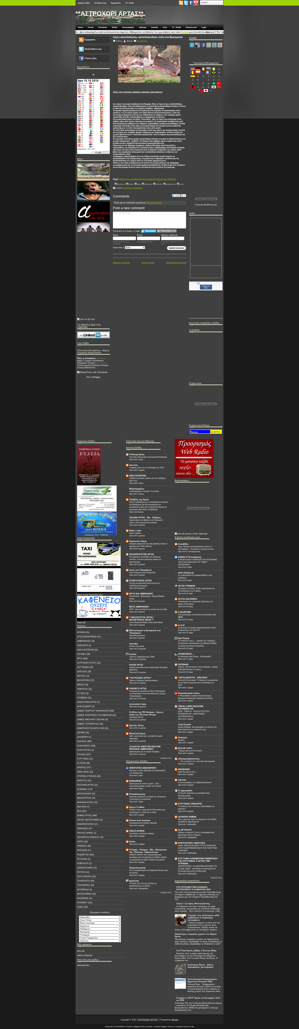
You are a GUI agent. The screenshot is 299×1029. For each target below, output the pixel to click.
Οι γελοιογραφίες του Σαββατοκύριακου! (195, 782)
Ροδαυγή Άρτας (137, 454)
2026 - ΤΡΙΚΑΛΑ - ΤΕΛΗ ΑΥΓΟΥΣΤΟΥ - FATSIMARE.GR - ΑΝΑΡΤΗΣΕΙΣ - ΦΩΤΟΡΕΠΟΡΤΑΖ (194, 713)
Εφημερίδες (116, 3)
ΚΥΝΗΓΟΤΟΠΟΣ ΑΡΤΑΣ (140, 580)
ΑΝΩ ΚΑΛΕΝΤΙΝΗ (85, 650)
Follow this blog (206, 287)
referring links (83, 965)
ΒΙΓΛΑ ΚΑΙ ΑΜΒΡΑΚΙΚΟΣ (141, 594)
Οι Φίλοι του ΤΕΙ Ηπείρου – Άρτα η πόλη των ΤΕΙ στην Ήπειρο (146, 713)
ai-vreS (181, 625)
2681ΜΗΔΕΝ (184, 769)
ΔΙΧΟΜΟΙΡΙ (82, 737)
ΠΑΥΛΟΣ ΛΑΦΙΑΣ (85, 833)
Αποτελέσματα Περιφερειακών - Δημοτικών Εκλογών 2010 (202, 980)
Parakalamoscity (137, 794)
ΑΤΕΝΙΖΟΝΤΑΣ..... (186, 654)
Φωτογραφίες (128, 27)
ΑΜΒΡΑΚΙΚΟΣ (83, 641)
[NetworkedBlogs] (205, 283)
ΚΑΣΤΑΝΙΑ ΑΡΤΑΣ (85, 785)
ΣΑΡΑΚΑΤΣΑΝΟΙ (85, 868)
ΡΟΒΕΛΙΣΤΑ (83, 863)
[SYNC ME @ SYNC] (86, 319)
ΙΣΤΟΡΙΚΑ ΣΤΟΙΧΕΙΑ (87, 776)
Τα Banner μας (100, 3)
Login (203, 27)
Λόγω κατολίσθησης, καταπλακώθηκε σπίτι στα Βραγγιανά (148, 37)
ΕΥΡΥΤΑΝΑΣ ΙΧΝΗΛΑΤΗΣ (190, 804)
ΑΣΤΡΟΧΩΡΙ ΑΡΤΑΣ (86, 663)
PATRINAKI (183, 664)
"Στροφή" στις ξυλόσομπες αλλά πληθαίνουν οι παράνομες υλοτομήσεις (203, 917)
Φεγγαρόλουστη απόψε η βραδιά (143, 823)
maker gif (81, 622)
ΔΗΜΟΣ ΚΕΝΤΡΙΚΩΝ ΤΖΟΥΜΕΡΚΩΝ (94, 715)
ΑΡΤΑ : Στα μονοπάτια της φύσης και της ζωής (148, 609)
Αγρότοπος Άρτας (138, 541)
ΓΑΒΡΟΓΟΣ (82, 689)
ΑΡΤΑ (79, 658)
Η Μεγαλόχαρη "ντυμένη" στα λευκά (144, 491)
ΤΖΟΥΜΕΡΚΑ (83, 885)
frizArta (132, 654)
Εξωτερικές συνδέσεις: (100, 912)
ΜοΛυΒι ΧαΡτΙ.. (185, 748)
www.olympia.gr (186, 572)
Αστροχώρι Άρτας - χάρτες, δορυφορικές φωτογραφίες (200, 966)
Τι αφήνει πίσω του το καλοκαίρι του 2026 (146, 468)
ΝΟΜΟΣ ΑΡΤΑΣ (84, 815)
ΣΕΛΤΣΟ (81, 872)
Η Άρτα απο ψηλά (136, 646)
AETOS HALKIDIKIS (187, 599)
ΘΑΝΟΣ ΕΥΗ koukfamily (189, 557)
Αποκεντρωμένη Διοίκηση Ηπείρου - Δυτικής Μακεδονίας (93, 366)
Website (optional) (169, 235)
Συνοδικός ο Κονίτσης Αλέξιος (141, 833)
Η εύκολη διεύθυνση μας (206, 205)
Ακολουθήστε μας (93, 49)
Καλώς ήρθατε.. (135, 533)
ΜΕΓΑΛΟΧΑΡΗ (84, 793)
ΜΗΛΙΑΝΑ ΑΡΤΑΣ (85, 802)
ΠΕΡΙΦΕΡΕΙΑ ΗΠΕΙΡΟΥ (88, 837)
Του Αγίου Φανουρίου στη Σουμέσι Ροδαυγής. (148, 457)
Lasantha (148, 1026)
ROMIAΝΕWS (135, 781)
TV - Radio (129, 3)
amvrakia (133, 644)
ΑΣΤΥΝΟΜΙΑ (83, 667)
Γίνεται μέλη (90, 58)
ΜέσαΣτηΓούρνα (137, 733)
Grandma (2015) (136, 717)
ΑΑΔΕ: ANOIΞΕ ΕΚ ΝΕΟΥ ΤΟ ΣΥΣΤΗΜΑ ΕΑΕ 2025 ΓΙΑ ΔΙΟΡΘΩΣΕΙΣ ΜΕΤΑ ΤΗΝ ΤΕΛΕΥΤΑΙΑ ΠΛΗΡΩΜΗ (197, 848)
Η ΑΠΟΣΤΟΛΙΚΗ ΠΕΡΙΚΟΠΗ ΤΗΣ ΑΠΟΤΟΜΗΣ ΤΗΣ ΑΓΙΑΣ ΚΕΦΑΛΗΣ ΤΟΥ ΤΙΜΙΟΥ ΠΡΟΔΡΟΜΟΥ (197, 562)
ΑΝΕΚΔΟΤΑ (82, 645)
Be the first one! (154, 203)
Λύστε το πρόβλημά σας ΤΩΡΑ (142, 657)
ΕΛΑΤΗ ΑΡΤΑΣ (84, 750)
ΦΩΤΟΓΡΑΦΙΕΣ (84, 894)
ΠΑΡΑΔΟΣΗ (82, 828)
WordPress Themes (124, 1026)
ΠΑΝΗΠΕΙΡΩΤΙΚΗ (85, 824)
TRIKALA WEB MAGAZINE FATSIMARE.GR (190, 707)
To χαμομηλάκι (185, 790)
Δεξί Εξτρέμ (183, 638)
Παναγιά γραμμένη (137, 635)
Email (139, 235)
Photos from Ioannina (139, 820)
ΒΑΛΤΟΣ (81, 676)
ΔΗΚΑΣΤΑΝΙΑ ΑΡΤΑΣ (87, 702)
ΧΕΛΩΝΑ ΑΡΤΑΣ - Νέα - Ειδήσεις (145, 517)
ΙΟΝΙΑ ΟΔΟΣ (83, 772)
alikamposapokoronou (189, 759)
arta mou (133, 465)
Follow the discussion (183, 195)
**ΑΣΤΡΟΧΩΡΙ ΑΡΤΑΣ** (109, 13)
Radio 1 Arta (135, 530)
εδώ (101, 595)
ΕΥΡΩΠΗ (81, 763)
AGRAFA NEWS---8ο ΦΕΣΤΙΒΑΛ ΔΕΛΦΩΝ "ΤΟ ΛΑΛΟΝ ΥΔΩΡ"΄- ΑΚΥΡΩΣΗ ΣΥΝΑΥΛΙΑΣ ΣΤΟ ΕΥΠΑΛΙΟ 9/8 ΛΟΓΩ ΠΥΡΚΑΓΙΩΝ (197, 868)
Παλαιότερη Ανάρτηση (176, 262)
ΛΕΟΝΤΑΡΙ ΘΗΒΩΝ (187, 817)
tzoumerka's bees (137, 704)
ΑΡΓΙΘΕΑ (81, 654)
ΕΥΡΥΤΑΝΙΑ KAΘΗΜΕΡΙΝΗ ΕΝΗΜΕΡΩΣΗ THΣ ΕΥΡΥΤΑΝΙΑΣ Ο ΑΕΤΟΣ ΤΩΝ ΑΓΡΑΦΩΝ (197, 861)
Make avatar (82, 595)
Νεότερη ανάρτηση (121, 262)
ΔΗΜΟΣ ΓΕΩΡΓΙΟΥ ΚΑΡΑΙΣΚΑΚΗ (93, 711)
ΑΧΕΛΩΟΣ (82, 671)
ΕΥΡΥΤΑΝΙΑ (83, 759)
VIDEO (80, 907)
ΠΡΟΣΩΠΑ (82, 850)
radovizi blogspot (84, 955)
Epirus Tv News (136, 807)
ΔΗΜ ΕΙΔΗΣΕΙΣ (84, 706)
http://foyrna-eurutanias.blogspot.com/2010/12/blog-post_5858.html (147, 179)
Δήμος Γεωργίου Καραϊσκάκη (90, 360)
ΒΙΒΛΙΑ (80, 684)
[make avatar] (99, 592)
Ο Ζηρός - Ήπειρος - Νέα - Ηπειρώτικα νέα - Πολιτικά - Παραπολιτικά (148, 851)
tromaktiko (183, 544)
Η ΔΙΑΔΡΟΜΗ (184, 612)
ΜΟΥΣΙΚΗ (81, 807)
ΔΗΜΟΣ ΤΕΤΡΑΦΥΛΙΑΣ (88, 724)
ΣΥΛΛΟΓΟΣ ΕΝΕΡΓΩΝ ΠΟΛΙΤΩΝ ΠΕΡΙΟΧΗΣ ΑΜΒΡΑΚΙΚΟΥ (144, 747)
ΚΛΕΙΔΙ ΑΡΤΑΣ (136, 665)
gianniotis (134, 881)
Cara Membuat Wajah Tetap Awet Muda (146, 622)
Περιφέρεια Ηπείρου (86, 363)
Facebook (102, 27)
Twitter (115, 27)
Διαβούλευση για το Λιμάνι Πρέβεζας (144, 752)
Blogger (96, 377)
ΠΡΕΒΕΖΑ (82, 846)
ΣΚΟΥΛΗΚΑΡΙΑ (84, 876)
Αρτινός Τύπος (136, 725)
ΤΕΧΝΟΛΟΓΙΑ (83, 881)
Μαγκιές (181, 740)
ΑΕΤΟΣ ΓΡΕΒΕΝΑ (186, 586)
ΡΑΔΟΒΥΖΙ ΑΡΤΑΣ (138, 688)
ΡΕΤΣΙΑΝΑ (82, 859)
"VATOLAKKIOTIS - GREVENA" (193, 677)
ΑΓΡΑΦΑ (81, 632)
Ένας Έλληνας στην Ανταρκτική (142, 572)
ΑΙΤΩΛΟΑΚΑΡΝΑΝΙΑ (87, 636)
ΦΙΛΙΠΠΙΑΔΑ (83, 889)
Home (80, 27)
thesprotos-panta (137, 868)
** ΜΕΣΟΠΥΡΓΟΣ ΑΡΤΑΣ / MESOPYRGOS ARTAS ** (141, 618)
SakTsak (182, 780)
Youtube (154, 27)
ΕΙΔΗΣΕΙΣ (128, 188)
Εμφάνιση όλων (166, 758)
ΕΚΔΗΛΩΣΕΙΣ (83, 745)
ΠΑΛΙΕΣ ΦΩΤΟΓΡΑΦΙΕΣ (88, 820)
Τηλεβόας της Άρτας (139, 499)
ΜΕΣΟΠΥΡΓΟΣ (84, 798)
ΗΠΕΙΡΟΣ (81, 767)
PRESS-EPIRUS (137, 831)
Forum (91, 27)
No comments (142, 41)
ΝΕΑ (140, 188)
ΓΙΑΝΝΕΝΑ (82, 698)
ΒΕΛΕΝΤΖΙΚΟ (83, 680)
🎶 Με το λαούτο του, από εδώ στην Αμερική (196, 761)
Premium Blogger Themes (164, 1026)
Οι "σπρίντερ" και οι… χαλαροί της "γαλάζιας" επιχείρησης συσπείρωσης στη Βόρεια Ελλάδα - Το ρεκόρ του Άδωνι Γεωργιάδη (197, 643)
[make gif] (99, 567)
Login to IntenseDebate (148, 231)
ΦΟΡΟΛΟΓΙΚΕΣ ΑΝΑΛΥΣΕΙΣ (191, 843)
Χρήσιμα (142, 27)
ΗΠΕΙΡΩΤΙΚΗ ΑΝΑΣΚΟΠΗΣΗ (142, 768)
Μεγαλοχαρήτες (136, 489)
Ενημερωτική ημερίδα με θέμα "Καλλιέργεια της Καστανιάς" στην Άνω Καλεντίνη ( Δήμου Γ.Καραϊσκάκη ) (147, 693)
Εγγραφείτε (90, 39)
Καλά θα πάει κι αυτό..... (188, 772)
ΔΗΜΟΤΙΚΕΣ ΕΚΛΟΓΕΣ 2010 (90, 728)
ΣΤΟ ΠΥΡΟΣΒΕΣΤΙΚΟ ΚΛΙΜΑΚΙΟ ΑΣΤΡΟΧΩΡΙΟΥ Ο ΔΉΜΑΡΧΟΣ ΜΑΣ (193, 888)
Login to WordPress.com (167, 231)
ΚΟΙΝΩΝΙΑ (82, 789)
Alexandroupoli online (188, 693)
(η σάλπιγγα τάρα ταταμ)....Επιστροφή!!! (194, 656)
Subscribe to (119, 247)
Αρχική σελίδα (84, 3)
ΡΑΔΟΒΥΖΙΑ (83, 855)
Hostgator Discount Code (184, 1026)
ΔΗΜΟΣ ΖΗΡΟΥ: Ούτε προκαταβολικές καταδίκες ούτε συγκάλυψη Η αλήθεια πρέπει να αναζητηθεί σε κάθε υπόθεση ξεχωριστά (148, 857)
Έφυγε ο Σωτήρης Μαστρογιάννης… (144, 680)
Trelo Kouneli (184, 724)
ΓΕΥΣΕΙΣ (81, 693)
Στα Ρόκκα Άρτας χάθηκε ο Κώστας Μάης (196, 950)
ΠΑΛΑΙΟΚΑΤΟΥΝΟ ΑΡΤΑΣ (141, 554)
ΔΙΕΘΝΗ (81, 732)
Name (115, 235)
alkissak (81, 951)
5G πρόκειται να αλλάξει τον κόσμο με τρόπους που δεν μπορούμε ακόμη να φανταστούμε (145, 559)
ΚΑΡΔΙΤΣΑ (82, 780)
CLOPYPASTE (185, 830)
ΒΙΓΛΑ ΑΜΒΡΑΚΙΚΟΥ (139, 607)
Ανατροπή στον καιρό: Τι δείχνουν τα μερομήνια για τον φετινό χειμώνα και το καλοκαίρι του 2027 (198, 682)
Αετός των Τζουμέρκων (140, 570)
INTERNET (82, 902)
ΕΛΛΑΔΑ (135, 188)
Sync (165, 27)
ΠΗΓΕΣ (80, 841)
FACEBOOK (82, 898)
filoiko (132, 841)
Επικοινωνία (191, 27)
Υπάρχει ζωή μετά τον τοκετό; (190, 751)
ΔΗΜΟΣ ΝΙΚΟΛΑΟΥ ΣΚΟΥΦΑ (91, 719)
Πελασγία (182, 737)
